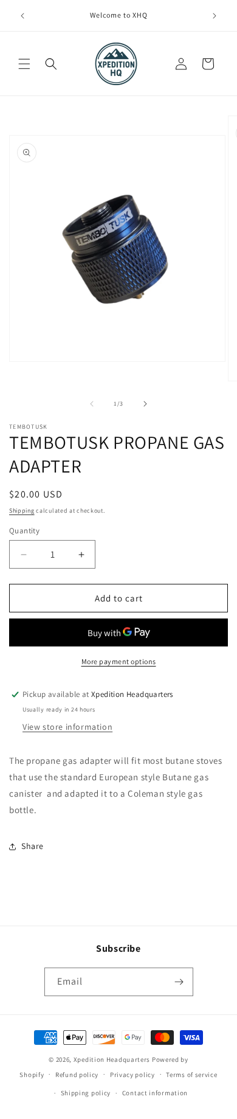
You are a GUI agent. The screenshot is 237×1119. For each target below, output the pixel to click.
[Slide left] (91, 403)
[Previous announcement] (22, 15)
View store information (67, 726)
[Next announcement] (214, 15)
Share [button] (32, 845)
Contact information (155, 1093)
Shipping (22, 510)
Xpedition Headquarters (112, 1059)
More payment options (118, 661)
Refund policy (76, 1074)
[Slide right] (145, 403)
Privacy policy (132, 1074)
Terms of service (191, 1074)
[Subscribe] (179, 982)
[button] (24, 63)
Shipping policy (86, 1093)
